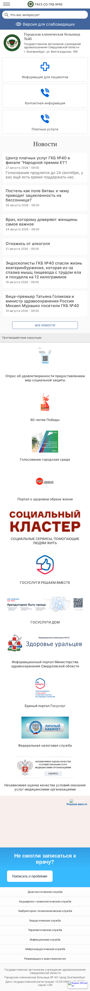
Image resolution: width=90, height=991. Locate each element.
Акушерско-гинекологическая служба (45, 901)
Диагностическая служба (45, 891)
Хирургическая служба (45, 920)
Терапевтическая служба (45, 930)
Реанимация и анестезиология (45, 958)
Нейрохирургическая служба (45, 949)
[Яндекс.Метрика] (77, 984)
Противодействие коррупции (21, 337)
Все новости (45, 325)
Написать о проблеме (29, 876)
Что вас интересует (25, 14)
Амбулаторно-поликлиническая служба (45, 911)
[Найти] (6, 14)
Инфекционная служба (45, 939)
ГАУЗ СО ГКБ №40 (48, 4)
